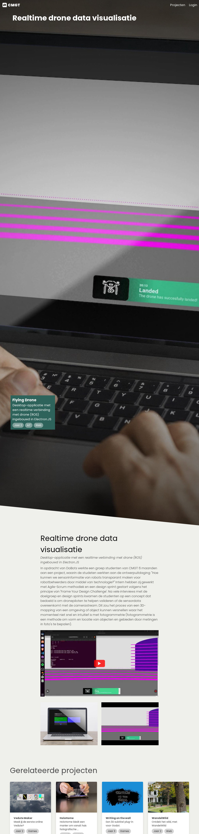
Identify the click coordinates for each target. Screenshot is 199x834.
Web (169, 831)
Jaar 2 (19, 831)
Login (193, 5)
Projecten (177, 5)
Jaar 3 (111, 831)
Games (32, 831)
